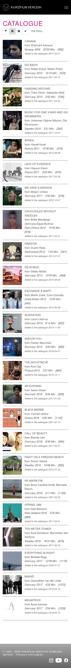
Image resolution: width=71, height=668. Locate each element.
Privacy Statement (30, 654)
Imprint (8, 654)
